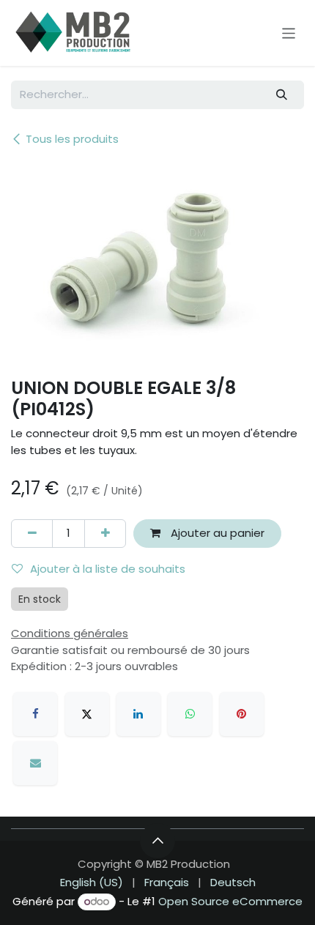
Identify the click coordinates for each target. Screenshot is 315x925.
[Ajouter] (105, 533)
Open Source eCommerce (230, 901)
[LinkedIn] (138, 714)
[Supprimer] (32, 533)
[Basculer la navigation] (289, 32)
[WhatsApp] (190, 714)
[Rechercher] (282, 95)
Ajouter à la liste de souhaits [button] (107, 568)
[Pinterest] (242, 714)
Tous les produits (72, 138)
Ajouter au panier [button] (216, 532)
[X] (87, 714)
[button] (157, 840)
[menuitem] (91, 883)
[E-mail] (35, 763)
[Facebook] (35, 714)
